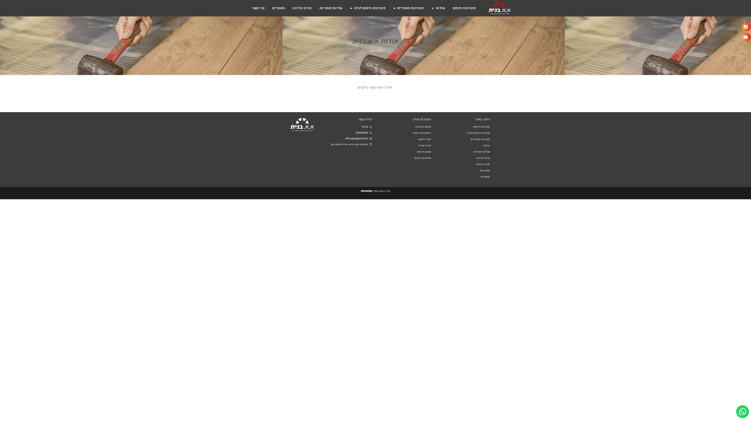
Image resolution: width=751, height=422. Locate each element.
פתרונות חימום (464, 8)
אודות (440, 8)
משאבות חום (424, 152)
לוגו (388, 191)
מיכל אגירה (424, 145)
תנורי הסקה (424, 139)
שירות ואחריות (330, 8)
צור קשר (258, 8)
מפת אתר (485, 170)
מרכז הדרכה (302, 8)
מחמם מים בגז (423, 127)
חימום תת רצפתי (422, 133)
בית (380, 51)
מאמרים (278, 8)
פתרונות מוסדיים (410, 8)
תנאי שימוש (483, 164)
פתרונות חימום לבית (369, 8)
